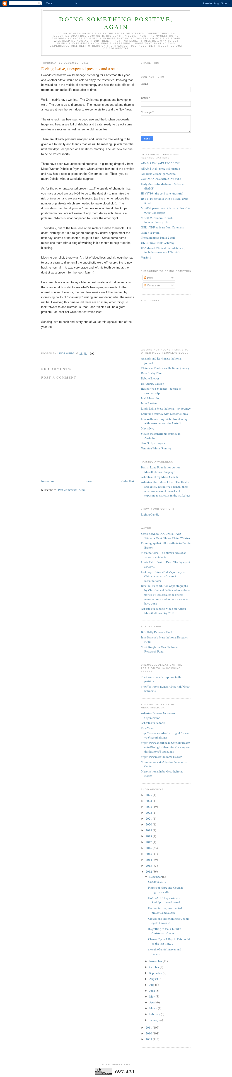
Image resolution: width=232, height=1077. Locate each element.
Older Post (127, 481)
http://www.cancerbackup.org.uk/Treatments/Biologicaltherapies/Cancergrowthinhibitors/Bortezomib (165, 747)
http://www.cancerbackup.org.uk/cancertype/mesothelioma (166, 735)
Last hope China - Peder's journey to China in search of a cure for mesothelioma (163, 576)
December (155, 877)
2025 (149, 795)
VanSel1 (146, 257)
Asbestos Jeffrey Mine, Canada (160, 477)
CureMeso (147, 728)
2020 (149, 824)
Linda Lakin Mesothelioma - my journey (166, 408)
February (155, 1014)
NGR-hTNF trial (150, 232)
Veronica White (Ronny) (156, 448)
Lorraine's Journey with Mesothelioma (164, 414)
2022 (149, 813)
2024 (149, 801)
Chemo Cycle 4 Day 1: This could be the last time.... (169, 941)
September (156, 973)
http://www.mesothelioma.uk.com (161, 757)
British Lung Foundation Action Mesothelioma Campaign (161, 469)
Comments (153, 285)
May (152, 996)
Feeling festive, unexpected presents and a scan (165, 910)
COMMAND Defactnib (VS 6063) (161, 179)
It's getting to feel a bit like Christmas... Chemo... (164, 931)
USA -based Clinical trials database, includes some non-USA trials (163, 250)
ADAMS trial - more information (160, 168)
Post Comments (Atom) (72, 490)
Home (88, 481)
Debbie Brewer (150, 378)
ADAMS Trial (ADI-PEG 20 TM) (160, 163)
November (156, 961)
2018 (149, 836)
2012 (149, 871)
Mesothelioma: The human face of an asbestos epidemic (163, 555)
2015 (149, 854)
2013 (149, 866)
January (154, 1020)
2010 (149, 1033)
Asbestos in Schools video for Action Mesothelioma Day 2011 (163, 611)
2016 (149, 848)
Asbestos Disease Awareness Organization (158, 715)
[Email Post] (92, 353)
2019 (149, 830)
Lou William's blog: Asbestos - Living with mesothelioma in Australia (164, 421)
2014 (149, 860)
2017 (149, 842)
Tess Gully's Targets (153, 443)
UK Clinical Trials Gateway (157, 243)
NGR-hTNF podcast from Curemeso (162, 227)
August (154, 979)
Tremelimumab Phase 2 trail (158, 237)
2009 (149, 1039)
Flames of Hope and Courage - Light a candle (166, 889)
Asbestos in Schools (153, 723)
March (153, 1008)
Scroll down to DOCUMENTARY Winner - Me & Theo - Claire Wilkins (165, 536)
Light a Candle (150, 514)
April (152, 1002)
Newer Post (48, 481)
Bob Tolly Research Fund (156, 632)
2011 (149, 1027)
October (154, 967)
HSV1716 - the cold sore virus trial (162, 193)
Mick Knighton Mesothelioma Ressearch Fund (159, 649)
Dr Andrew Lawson (152, 383)
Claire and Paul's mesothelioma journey (165, 368)
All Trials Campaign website (158, 174)
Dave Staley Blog (151, 373)
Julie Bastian (149, 403)
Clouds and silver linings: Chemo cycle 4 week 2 (168, 920)
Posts (149, 278)
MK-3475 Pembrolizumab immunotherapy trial (157, 220)
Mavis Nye (147, 428)
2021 (149, 818)
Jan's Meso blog (150, 398)
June (152, 990)
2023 (149, 807)
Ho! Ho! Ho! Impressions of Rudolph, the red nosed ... (165, 900)
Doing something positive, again (116, 23)
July (152, 985)
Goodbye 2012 (157, 882)
